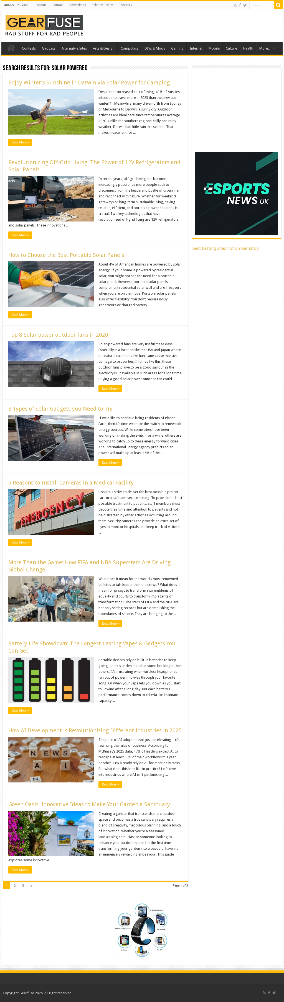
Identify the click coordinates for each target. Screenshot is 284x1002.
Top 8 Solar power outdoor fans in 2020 (58, 334)
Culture (231, 48)
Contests (125, 5)
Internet (196, 48)
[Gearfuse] (44, 24)
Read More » (20, 142)
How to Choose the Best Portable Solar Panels (66, 255)
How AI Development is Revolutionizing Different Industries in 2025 (95, 730)
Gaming (177, 48)
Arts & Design (104, 48)
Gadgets (48, 48)
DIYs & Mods (154, 48)
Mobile (214, 48)
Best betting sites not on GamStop (225, 248)
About (41, 5)
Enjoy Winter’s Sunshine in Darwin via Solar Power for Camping (89, 82)
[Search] (278, 5)
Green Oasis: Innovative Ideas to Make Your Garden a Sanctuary (89, 804)
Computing (129, 48)
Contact (58, 5)
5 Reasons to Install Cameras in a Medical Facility (71, 482)
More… (265, 48)
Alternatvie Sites (74, 48)
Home (11, 47)
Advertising (77, 5)
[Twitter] (245, 5)
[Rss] (235, 5)
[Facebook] (240, 5)
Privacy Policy (102, 5)
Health (248, 48)
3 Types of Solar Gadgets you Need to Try (60, 408)
